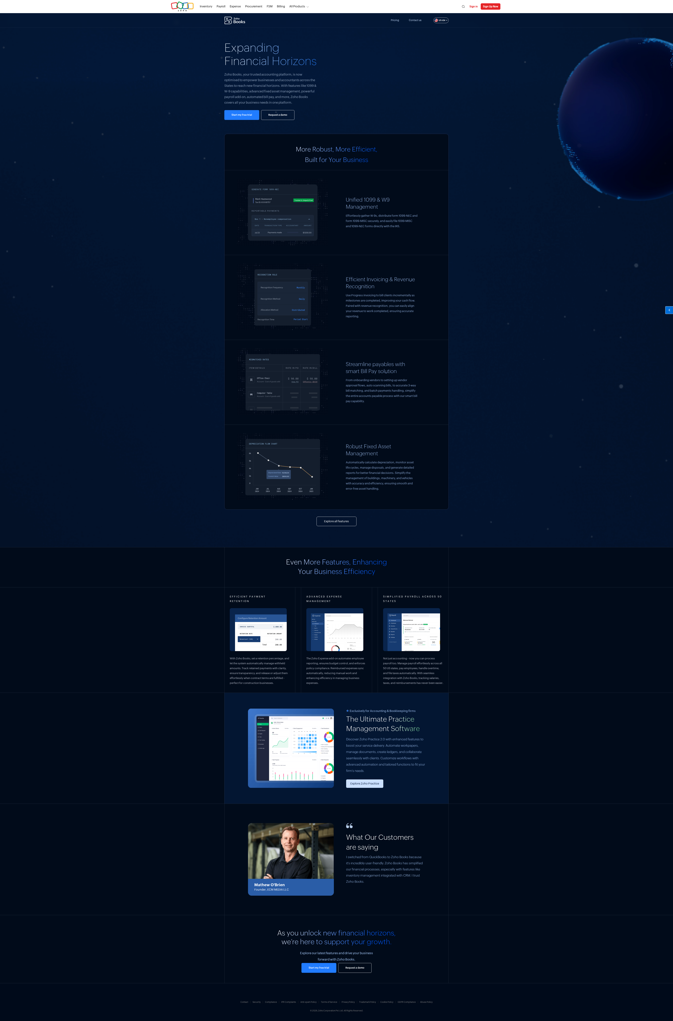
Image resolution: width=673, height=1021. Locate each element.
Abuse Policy (426, 1002)
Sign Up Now (490, 6)
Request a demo (277, 115)
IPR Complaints (288, 1002)
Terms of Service (329, 1002)
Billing (281, 6)
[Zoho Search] (463, 6)
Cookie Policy (386, 1002)
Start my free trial (242, 115)
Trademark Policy (367, 1002)
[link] (281, 6)
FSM (270, 6)
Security (257, 1002)
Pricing (395, 20)
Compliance (271, 1002)
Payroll (221, 6)
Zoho (182, 6)
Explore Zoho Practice (364, 783)
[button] (437, 20)
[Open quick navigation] (669, 310)
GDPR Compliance (407, 1002)
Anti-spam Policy (308, 1002)
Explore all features (336, 521)
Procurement (253, 6)
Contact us (415, 20)
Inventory (206, 6)
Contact (244, 1002)
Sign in (474, 6)
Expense (235, 6)
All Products (297, 6)
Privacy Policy (348, 1002)
